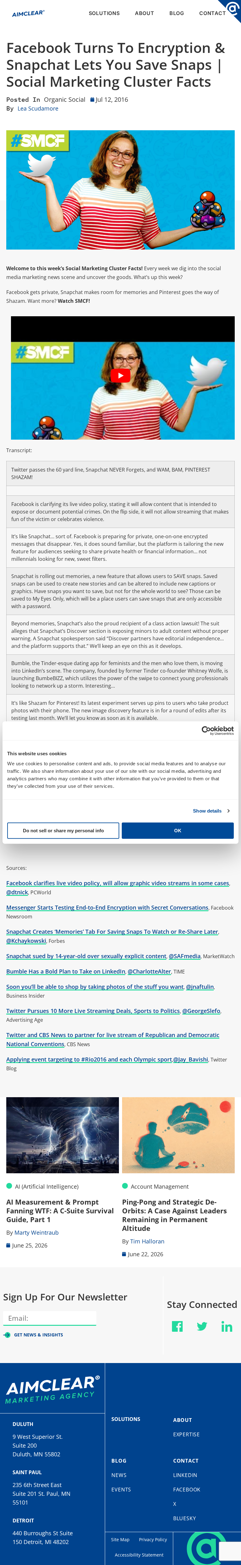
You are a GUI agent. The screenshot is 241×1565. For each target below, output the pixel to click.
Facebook (187, 1489)
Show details (207, 810)
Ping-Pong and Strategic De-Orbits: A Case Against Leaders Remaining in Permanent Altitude (174, 1215)
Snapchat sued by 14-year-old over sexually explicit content (86, 956)
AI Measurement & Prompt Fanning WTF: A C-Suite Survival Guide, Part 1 (60, 1210)
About (144, 13)
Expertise (186, 1434)
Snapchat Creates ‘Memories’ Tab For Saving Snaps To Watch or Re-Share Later (112, 931)
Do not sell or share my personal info (63, 830)
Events (121, 1489)
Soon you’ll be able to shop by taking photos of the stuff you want (95, 986)
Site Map (120, 1539)
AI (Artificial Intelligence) (46, 1186)
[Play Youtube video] (120, 376)
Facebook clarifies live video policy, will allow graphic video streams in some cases (117, 883)
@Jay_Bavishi (190, 1059)
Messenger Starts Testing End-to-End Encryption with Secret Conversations (107, 907)
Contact (212, 13)
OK (177, 830)
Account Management (160, 1186)
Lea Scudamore (38, 108)
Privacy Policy (153, 1539)
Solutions (104, 13)
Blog (176, 13)
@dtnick (17, 892)
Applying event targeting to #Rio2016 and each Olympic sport (89, 1059)
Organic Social (64, 99)
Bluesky (184, 1518)
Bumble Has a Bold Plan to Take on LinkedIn (65, 971)
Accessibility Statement (139, 1555)
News (118, 1475)
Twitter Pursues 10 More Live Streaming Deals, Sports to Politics (93, 1011)
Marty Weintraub (36, 1232)
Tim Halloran (147, 1241)
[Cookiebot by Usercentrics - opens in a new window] (206, 731)
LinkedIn (185, 1475)
